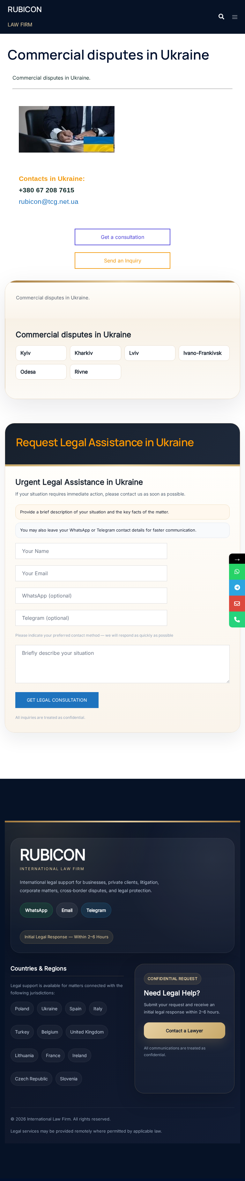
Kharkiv (84, 353)
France (53, 1055)
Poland (22, 1008)
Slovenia (69, 1078)
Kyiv (25, 353)
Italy (97, 1008)
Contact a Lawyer (184, 1030)
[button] (221, 17)
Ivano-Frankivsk (202, 353)
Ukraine (49, 1008)
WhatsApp (36, 910)
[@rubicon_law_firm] (237, 588)
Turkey (22, 1031)
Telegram (96, 910)
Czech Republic (31, 1078)
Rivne (81, 372)
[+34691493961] (237, 572)
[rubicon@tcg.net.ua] (237, 604)
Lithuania (24, 1055)
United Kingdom (87, 1031)
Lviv (134, 353)
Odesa (28, 372)
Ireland (79, 1055)
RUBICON (25, 9)
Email (67, 910)
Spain (75, 1008)
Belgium (49, 1031)
